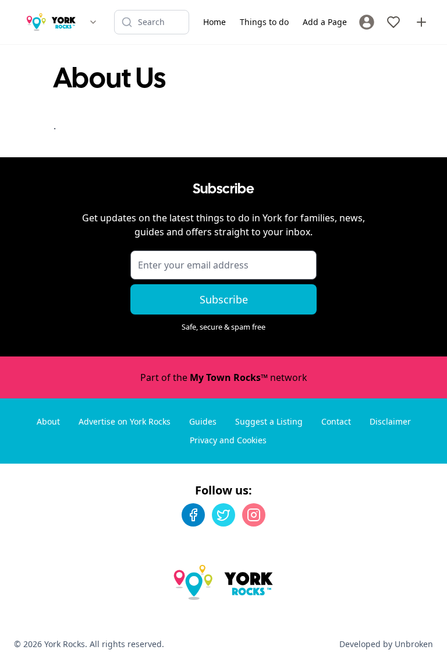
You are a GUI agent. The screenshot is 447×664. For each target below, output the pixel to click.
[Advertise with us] (421, 22)
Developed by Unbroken (386, 643)
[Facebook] (193, 515)
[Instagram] (253, 515)
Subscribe (224, 299)
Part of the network (223, 377)
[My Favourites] (393, 22)
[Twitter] (223, 515)
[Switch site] (93, 22)
